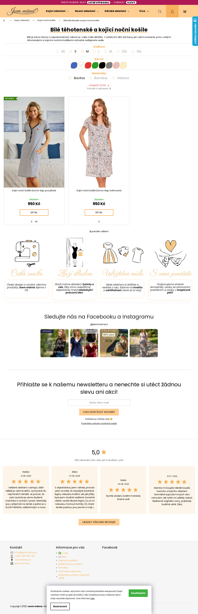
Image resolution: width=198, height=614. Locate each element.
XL (110, 51)
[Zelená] (95, 65)
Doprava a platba (67, 560)
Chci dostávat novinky (99, 412)
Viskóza (123, 78)
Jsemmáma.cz (23, 559)
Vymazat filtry (97, 85)
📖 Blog (62, 556)
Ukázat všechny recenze (99, 522)
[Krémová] (123, 65)
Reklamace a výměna (70, 564)
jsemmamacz (22, 563)
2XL (124, 51)
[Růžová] (116, 65)
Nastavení (60, 606)
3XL (139, 51)
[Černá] (102, 65)
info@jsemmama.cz (26, 552)
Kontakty (63, 567)
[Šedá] (109, 65)
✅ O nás (63, 553)
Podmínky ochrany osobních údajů (99, 423)
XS (63, 51)
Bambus (101, 78)
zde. (93, 598)
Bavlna (79, 78)
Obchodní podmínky (69, 571)
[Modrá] (74, 65)
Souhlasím (138, 593)
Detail (34, 212)
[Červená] (88, 65)
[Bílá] (81, 65)
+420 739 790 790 (25, 556)
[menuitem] (57, 11)
